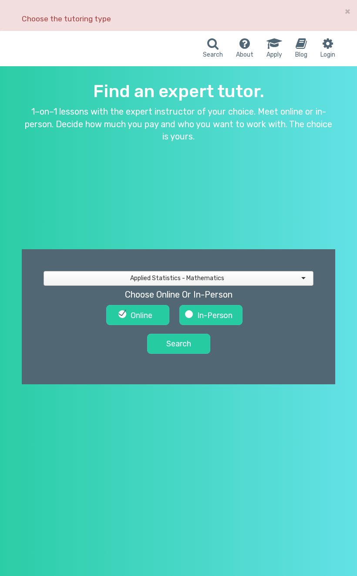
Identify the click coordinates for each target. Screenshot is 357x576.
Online (141, 315)
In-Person (214, 315)
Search (178, 344)
